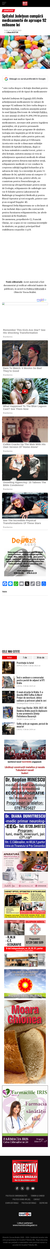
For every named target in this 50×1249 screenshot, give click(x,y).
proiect (21, 226)
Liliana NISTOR (12, 32)
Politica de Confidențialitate (16, 1195)
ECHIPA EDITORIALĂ (11, 1203)
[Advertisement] (25, 257)
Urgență (27, 98)
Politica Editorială (35, 288)
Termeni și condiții (37, 1195)
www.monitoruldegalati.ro (25, 1225)
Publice (43, 112)
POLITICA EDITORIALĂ (29, 1203)
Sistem (13, 112)
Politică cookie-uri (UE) (21, 1199)
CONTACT (37, 1199)
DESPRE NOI (43, 1203)
